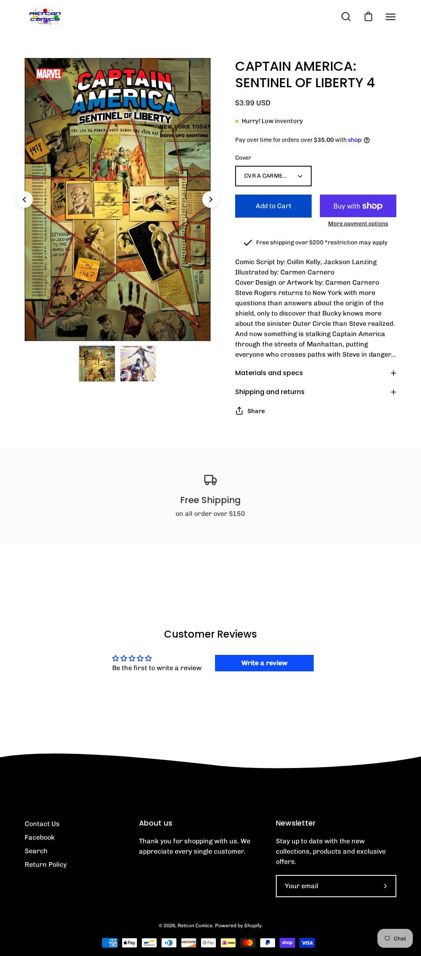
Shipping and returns (270, 392)
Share (256, 411)
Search (36, 851)
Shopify (252, 925)
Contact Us (42, 824)
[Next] (210, 199)
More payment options (358, 223)
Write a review (264, 663)
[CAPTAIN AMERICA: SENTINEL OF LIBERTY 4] (97, 363)
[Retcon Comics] (45, 16)
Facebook (40, 837)
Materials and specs (269, 373)
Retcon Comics (195, 925)
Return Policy (46, 864)
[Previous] (24, 199)
